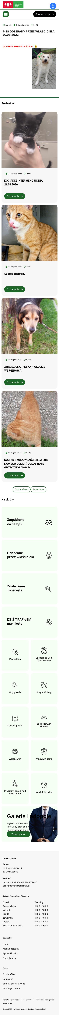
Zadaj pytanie (18, 834)
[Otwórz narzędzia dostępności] (53, 6)
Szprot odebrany (14, 273)
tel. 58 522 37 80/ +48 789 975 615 (20, 882)
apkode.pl (42, 1009)
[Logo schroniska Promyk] (23, 4)
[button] (6, 14)
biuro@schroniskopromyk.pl (16, 885)
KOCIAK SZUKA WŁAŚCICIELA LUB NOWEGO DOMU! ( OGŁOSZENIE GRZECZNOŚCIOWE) (26, 463)
